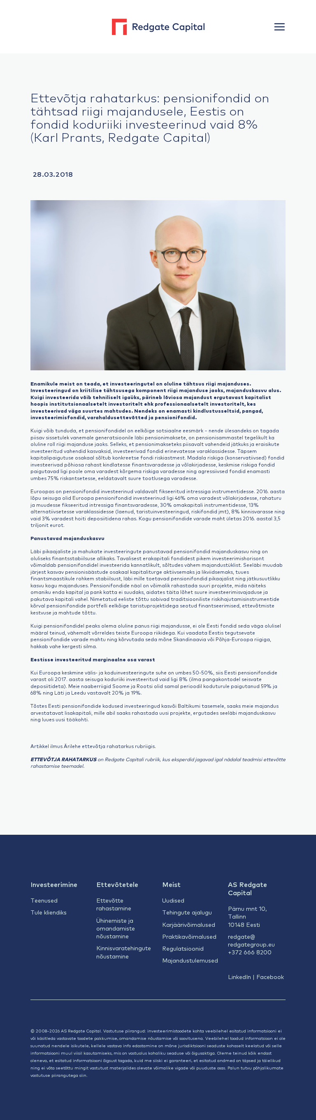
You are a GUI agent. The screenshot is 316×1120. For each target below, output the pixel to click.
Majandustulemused (190, 960)
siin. (83, 1075)
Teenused (44, 900)
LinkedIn (239, 976)
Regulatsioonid (183, 948)
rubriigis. (145, 746)
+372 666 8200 (250, 952)
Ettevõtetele (117, 884)
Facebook (270, 976)
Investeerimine (53, 884)
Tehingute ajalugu (187, 912)
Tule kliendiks (48, 912)
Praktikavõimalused (189, 936)
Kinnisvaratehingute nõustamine (123, 951)
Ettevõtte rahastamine (113, 904)
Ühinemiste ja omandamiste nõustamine (115, 928)
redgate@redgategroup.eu (251, 940)
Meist (171, 884)
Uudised (173, 900)
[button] (279, 26)
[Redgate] (158, 26)
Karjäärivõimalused (188, 924)
